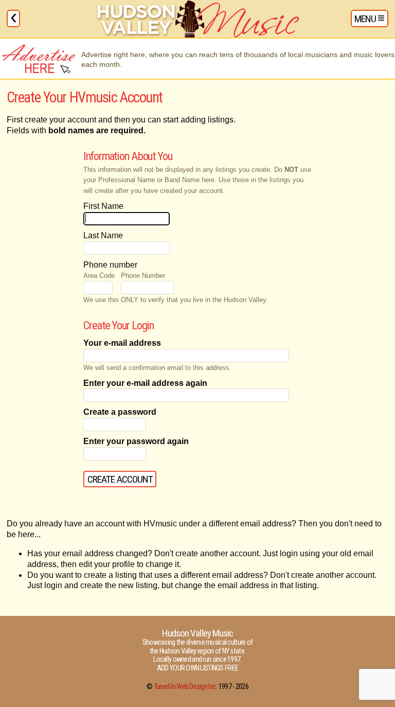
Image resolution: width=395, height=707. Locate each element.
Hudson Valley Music (197, 633)
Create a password (119, 412)
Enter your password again (136, 441)
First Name (103, 206)
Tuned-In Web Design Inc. (186, 686)
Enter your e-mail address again (145, 383)
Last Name (103, 235)
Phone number (110, 264)
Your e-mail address (122, 343)
